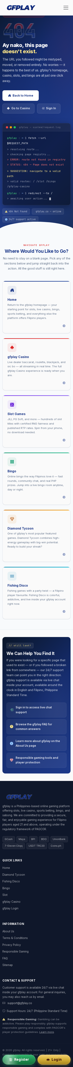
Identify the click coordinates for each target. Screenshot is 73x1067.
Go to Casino (20, 108)
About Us (8, 931)
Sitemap (7, 965)
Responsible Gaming (15, 951)
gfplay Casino (11, 901)
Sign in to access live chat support (34, 710)
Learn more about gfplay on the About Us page (38, 743)
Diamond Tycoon (13, 874)
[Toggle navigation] (66, 7)
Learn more (46, 1032)
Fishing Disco (11, 881)
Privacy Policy (11, 944)
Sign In (51, 108)
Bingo (6, 888)
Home (6, 867)
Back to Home (23, 95)
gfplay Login (10, 908)
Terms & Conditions (15, 938)
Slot (5, 894)
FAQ (5, 958)
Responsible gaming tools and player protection (37, 760)
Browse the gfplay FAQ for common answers (34, 727)
